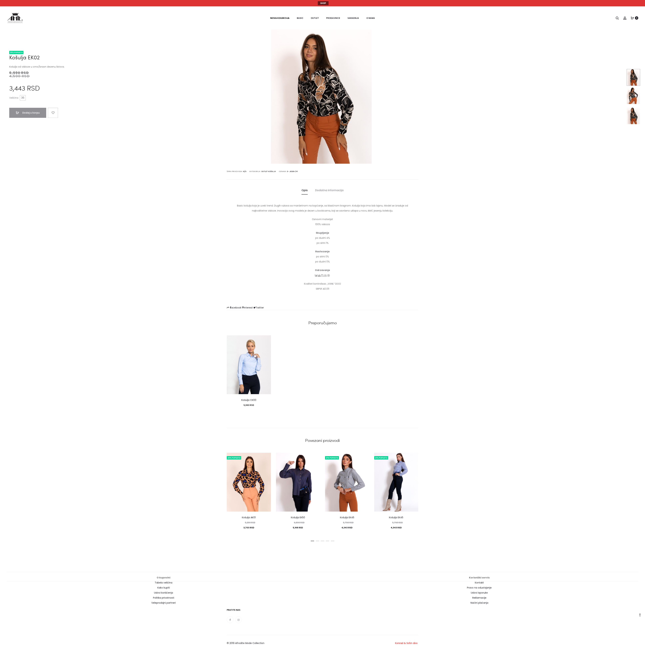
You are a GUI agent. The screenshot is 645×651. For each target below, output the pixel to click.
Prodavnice (333, 18)
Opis (305, 190)
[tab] (304, 190)
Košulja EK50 (298, 517)
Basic (300, 18)
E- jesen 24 (292, 171)
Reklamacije (479, 597)
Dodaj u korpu (31, 112)
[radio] (23, 97)
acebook (236, 307)
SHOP (323, 3)
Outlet (315, 18)
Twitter (260, 307)
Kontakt (479, 582)
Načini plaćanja (479, 602)
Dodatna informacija (329, 190)
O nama (370, 18)
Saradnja (353, 18)
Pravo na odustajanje (479, 587)
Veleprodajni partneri (163, 602)
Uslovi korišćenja (163, 592)
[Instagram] (238, 619)
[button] (312, 540)
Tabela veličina (163, 582)
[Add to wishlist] (53, 113)
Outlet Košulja (268, 171)
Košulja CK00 (248, 400)
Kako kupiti (163, 587)
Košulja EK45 (347, 517)
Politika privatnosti (163, 597)
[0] (632, 18)
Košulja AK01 (249, 517)
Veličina (13, 98)
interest (248, 307)
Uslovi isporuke (479, 592)
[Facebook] (230, 619)
